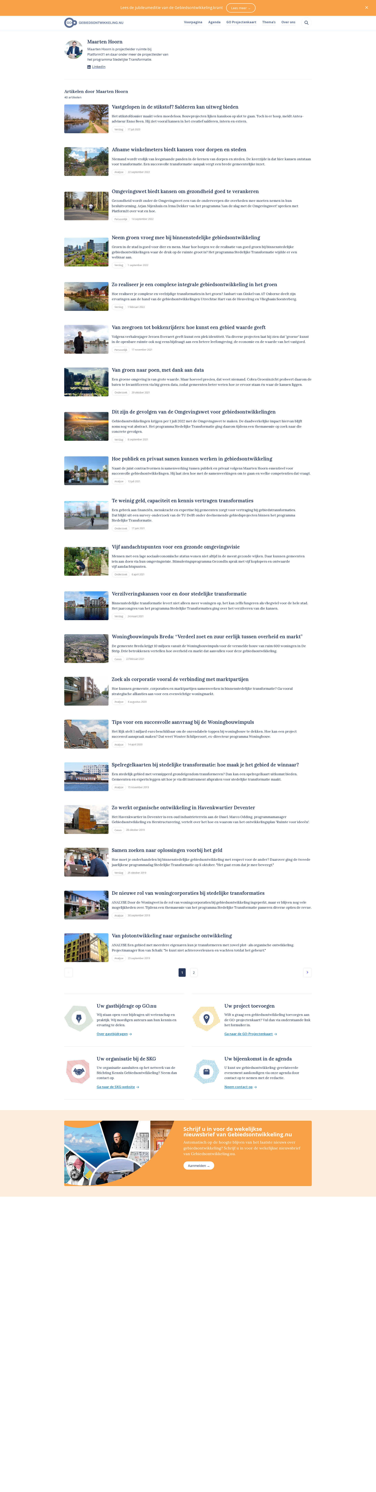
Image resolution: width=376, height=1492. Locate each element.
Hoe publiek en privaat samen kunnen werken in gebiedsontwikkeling (192, 459)
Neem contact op (238, 1087)
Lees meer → (241, 8)
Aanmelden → (199, 1165)
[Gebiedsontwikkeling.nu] (122, 23)
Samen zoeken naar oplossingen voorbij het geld (167, 850)
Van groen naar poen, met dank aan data (158, 370)
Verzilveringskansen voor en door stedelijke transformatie (179, 594)
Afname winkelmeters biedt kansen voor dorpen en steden (179, 150)
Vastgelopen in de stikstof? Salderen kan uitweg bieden (175, 107)
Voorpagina (193, 22)
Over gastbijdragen (112, 1034)
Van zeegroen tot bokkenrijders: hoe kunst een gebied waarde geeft (189, 327)
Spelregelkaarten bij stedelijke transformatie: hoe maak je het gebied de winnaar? (205, 765)
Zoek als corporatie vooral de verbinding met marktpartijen (180, 679)
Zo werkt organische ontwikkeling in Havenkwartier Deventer (183, 808)
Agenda (214, 22)
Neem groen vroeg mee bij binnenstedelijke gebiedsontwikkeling (186, 238)
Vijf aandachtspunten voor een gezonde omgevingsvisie (176, 547)
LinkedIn (98, 66)
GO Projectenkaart (241, 22)
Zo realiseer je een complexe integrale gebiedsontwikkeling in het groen (194, 284)
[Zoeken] (306, 22)
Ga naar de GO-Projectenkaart (248, 1034)
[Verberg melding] (366, 8)
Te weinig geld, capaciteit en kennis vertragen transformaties (182, 501)
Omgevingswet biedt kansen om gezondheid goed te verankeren (185, 191)
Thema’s (269, 22)
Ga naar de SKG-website (116, 1087)
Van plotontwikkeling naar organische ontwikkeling (172, 936)
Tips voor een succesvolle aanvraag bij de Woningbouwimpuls (183, 722)
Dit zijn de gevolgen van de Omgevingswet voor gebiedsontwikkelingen (194, 412)
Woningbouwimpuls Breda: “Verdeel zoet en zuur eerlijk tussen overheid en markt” (207, 637)
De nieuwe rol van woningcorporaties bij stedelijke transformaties (188, 893)
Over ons (288, 22)
